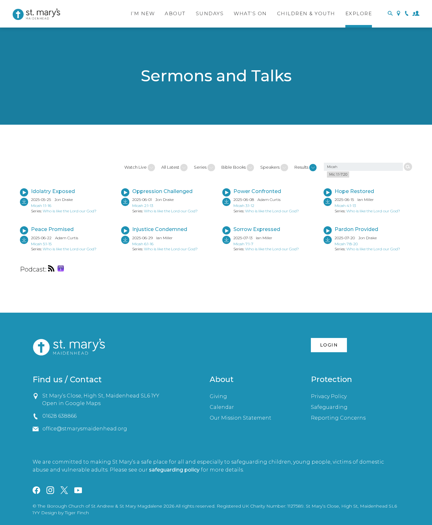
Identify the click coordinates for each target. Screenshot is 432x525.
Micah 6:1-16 (142, 243)
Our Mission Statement (240, 418)
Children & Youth (306, 13)
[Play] (24, 192)
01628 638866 (59, 416)
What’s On (250, 13)
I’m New (143, 13)
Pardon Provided (356, 229)
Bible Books (234, 167)
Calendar (222, 407)
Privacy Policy (329, 396)
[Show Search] (390, 14)
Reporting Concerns (338, 418)
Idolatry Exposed (53, 191)
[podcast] (53, 269)
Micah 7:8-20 (346, 243)
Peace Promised (52, 229)
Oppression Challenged (162, 191)
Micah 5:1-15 (41, 243)
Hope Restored (354, 191)
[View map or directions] (398, 14)
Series (200, 167)
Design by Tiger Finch (65, 513)
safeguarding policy (174, 470)
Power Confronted (257, 191)
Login (329, 345)
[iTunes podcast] (62, 269)
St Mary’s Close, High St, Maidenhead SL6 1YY (100, 396)
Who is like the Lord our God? (69, 211)
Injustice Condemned (159, 229)
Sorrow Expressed (256, 229)
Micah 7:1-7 (243, 243)
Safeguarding (329, 407)
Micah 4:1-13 (345, 205)
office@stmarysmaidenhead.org (84, 429)
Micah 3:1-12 (243, 205)
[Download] (24, 202)
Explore (358, 13)
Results (301, 167)
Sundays (210, 13)
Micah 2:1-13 (142, 205)
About (175, 13)
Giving (218, 396)
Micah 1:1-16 (41, 205)
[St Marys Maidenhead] (36, 14)
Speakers (270, 167)
